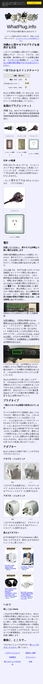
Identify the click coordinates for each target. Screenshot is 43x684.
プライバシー (31, 657)
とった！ (34, 3)
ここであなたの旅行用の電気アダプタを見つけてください (21, 62)
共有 (30, 661)
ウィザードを (13, 60)
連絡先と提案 (31, 653)
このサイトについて (12, 653)
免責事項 (12, 657)
